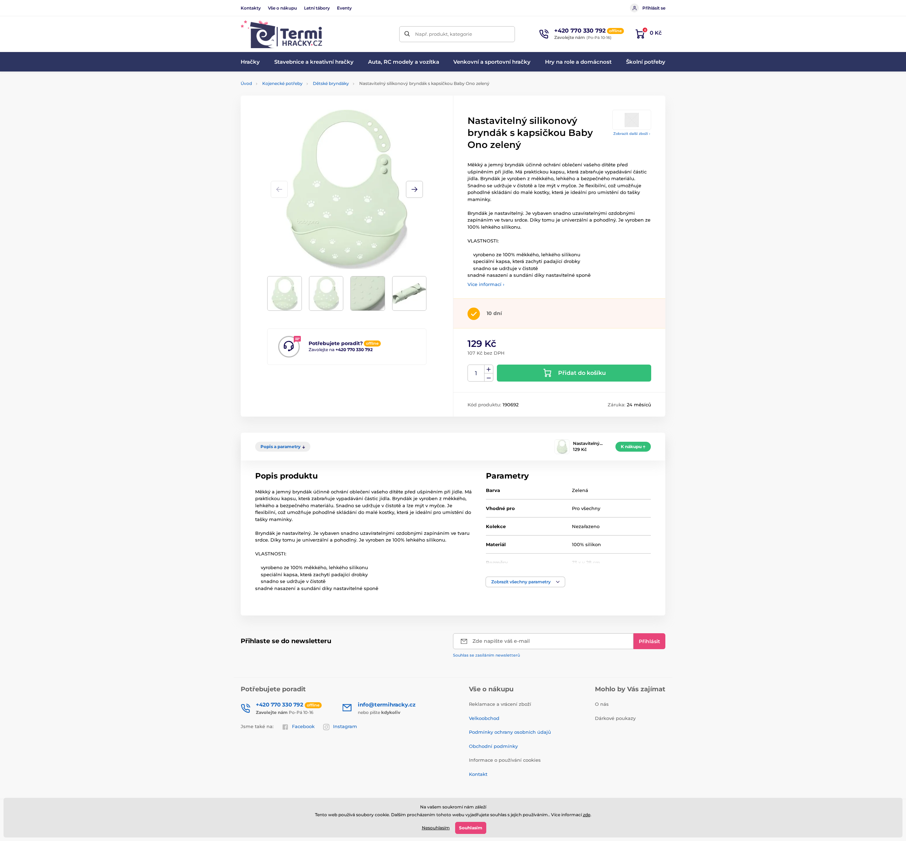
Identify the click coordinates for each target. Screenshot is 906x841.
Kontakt (478, 774)
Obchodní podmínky (493, 746)
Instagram (345, 726)
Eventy (344, 8)
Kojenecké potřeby (282, 83)
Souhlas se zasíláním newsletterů (486, 655)
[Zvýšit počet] (488, 369)
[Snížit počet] (488, 377)
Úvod (246, 83)
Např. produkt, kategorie (443, 34)
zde (586, 814)
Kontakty (251, 8)
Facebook (303, 726)
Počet (476, 373)
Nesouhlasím (436, 827)
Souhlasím (470, 827)
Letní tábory (317, 8)
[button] (414, 189)
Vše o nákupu (282, 8)
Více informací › (486, 284)
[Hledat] (407, 34)
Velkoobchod (484, 718)
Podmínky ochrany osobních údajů (510, 732)
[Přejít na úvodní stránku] (281, 34)
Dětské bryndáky (331, 83)
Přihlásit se (653, 8)
